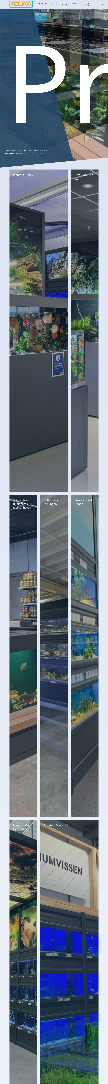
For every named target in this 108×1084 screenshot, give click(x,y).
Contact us (32, 153)
